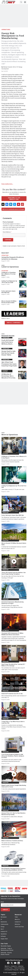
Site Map (22, 969)
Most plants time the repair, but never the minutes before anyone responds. (12, 461)
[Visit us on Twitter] (12, 963)
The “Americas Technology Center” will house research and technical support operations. (13, 518)
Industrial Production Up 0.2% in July (11, 693)
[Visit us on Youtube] (15, 963)
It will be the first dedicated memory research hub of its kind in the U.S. (13, 547)
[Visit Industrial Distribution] (3, 891)
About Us (7, 966)
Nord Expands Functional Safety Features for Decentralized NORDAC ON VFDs (13, 869)
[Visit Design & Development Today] (3, 888)
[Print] (2, 204)
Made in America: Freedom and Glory (12, 840)
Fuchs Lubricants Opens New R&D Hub (8, 291)
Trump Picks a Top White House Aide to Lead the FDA (12, 722)
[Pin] (18, 204)
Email (2, 902)
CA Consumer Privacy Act (11, 969)
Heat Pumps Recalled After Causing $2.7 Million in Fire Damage (13, 665)
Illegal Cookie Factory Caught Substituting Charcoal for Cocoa (13, 786)
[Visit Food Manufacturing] (10, 888)
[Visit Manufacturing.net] (10, 891)
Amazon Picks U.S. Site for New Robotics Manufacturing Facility (13, 813)
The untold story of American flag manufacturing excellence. (10, 843)
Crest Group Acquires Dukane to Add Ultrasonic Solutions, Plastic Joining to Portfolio (12, 756)
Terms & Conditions (19, 968)
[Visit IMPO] (24, 888)
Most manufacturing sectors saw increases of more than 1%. (13, 696)
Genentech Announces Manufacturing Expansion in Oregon (12, 602)
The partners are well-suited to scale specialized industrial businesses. (11, 760)
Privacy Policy (9, 968)
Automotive (5, 630)
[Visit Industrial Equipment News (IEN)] (17, 888)
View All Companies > (14, 322)
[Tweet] (14, 204)
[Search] (21, 2)
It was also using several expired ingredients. (13, 789)
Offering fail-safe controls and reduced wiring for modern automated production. (13, 873)
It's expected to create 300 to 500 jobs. (12, 816)
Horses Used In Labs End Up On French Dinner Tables (8, 353)
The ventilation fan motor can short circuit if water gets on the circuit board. (13, 668)
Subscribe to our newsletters (14, 198)
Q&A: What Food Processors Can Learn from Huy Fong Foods (9, 364)
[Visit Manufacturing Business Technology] (17, 891)
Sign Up (5, 909)
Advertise (20, 966)
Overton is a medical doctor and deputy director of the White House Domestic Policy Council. (13, 726)
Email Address (7, 232)
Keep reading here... (7, 184)
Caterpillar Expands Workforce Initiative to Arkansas (12, 258)
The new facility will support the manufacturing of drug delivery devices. (12, 606)
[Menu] (25, 2)
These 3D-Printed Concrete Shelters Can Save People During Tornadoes (13, 573)
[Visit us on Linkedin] (18, 963)
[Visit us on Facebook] (8, 963)
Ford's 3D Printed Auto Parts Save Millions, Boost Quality (7, 342)
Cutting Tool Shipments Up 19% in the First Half (9, 281)
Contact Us (14, 966)
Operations (5, 29)
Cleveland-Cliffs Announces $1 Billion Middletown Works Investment (12, 633)
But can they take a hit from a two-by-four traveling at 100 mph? (12, 577)
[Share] (6, 204)
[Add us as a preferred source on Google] (22, 204)
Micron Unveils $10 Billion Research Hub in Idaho (8, 301)
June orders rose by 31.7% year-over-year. (12, 489)
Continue (8, 239)
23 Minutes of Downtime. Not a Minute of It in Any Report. (8, 274)
